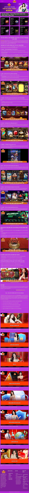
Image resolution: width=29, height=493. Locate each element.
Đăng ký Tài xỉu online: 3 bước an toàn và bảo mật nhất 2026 (10, 387)
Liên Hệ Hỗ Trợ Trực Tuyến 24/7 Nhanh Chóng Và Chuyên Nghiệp (10, 445)
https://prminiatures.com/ (19, 474)
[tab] (3, 311)
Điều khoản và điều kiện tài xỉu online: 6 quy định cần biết (9, 426)
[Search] (27, 1)
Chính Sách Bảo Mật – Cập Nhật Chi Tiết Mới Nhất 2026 (9, 348)
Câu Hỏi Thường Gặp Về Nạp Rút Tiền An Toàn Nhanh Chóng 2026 (10, 329)
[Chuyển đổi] (1, 301)
